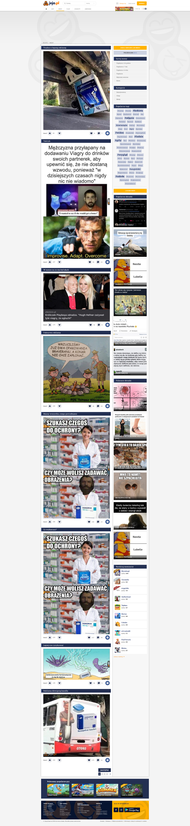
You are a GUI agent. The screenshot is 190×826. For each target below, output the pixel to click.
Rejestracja (80, 807)
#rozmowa (141, 141)
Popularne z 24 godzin (123, 63)
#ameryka (122, 162)
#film (120, 158)
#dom (131, 173)
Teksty (45, 807)
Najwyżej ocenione (122, 77)
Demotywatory (121, 92)
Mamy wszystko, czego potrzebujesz (60, 414)
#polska (139, 129)
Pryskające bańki (48, 813)
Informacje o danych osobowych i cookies (101, 813)
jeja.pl (45, 42)
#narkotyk (130, 133)
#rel (125, 129)
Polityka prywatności (101, 811)
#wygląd (122, 154)
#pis (133, 158)
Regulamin (99, 809)
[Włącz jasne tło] (143, 8)
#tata (120, 129)
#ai (142, 114)
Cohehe (124, 622)
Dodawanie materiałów (83, 810)
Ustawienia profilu (82, 812)
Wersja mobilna (47, 806)
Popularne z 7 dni (121, 67)
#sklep (132, 125)
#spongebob (140, 133)
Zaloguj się (122, 3)
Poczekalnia (130, 53)
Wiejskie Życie (64, 809)
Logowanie (80, 809)
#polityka (136, 144)
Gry (52, 9)
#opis (134, 165)
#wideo (119, 132)
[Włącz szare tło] (144, 8)
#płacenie (123, 169)
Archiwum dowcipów (48, 811)
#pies (119, 114)
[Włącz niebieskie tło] (146, 8)
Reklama (98, 807)
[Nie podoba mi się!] (62, 133)
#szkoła (120, 176)
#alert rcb (138, 162)
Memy (60, 9)
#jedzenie (127, 114)
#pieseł (130, 122)
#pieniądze (124, 180)
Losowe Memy (130, 191)
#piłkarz (138, 122)
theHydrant (126, 597)
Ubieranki (88, 9)
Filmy (68, 9)
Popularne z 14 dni (122, 70)
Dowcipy (77, 9)
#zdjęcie (129, 117)
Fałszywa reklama (52, 332)
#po (125, 141)
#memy (120, 111)
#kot (130, 137)
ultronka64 (125, 631)
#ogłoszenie (135, 180)
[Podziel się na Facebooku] (107, 133)
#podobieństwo (124, 165)
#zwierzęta (121, 125)
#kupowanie (122, 173)
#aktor (130, 162)
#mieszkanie (130, 184)
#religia (140, 158)
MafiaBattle (63, 807)
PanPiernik (126, 640)
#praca (126, 158)
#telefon (132, 141)
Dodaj (141, 3)
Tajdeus (124, 605)
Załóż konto (131, 3)
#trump (132, 155)
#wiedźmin (140, 118)
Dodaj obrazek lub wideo (130, 48)
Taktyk (46, 141)
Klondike (62, 811)
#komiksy (140, 125)
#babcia (140, 148)
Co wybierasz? (50, 529)
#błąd (140, 165)
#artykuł (122, 122)
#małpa (132, 148)
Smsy (44, 809)
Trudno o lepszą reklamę (54, 47)
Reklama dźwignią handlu (55, 691)
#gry (132, 129)
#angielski (135, 169)
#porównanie (125, 144)
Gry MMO (63, 803)
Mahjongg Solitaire (48, 814)
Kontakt (98, 806)
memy (52, 42)
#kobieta (138, 110)
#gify (118, 140)
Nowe (118, 81)
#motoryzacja (122, 148)
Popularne (119, 74)
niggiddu (125, 588)
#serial (136, 114)
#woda (128, 111)
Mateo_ (124, 648)
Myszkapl (125, 571)
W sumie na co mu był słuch (56, 270)
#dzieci (140, 155)
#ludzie (138, 136)
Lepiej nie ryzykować (53, 645)
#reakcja (139, 173)
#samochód (136, 151)
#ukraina (119, 118)
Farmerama (63, 806)
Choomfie (125, 580)
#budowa (129, 177)
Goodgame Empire (65, 813)
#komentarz (140, 177)
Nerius (124, 614)
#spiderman (122, 137)
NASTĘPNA (104, 770)
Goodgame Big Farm (65, 814)
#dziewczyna (124, 151)
